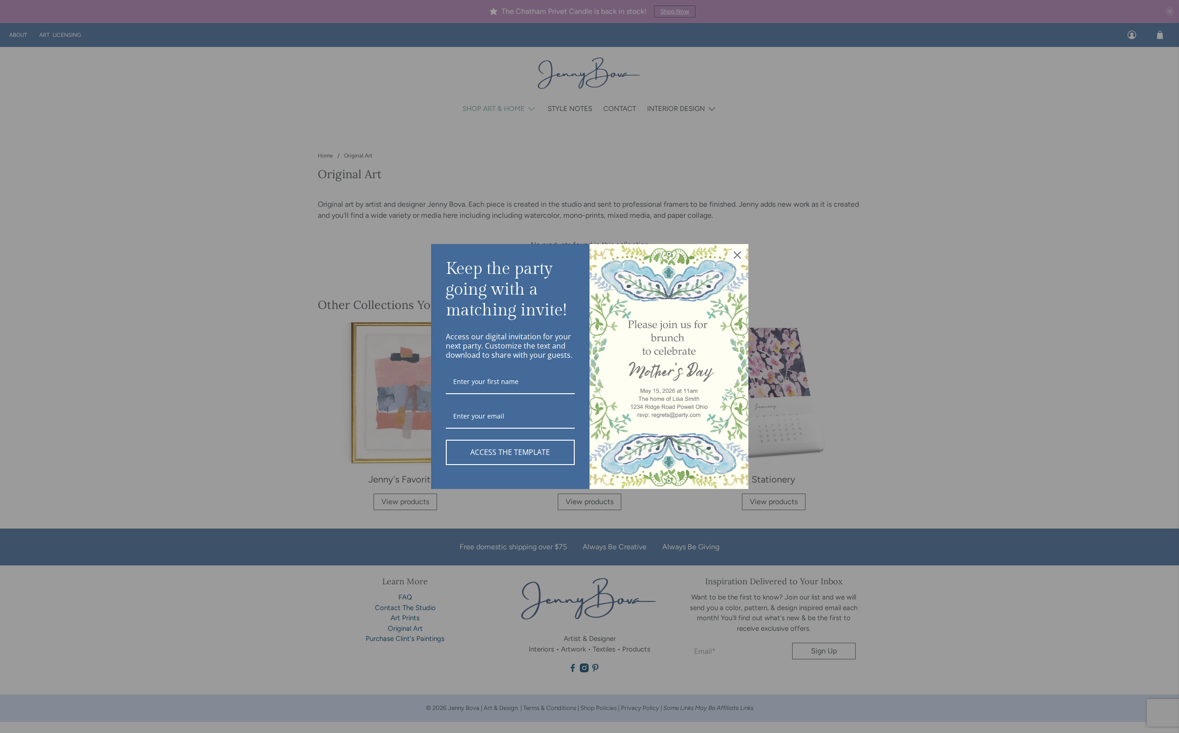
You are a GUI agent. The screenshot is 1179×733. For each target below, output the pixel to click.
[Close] (737, 255)
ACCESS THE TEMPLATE (510, 452)
